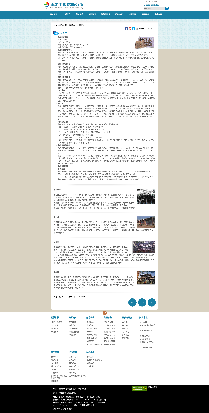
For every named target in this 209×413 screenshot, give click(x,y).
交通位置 (125, 335)
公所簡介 (73, 317)
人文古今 (80, 25)
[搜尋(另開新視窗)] (167, 9)
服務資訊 (73, 352)
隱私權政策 (152, 387)
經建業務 (54, 360)
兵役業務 (54, 370)
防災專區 (143, 317)
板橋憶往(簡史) (57, 322)
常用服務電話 (74, 332)
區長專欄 (72, 322)
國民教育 (72, 363)
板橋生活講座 (92, 328)
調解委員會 (127, 317)
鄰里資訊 (108, 317)
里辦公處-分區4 (110, 335)
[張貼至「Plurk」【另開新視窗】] (130, 28)
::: (144, 2)
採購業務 (54, 381)
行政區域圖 (108, 322)
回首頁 (147, 2)
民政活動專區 (109, 341)
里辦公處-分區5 (110, 338)
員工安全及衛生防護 (94, 344)
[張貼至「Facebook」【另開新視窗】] (126, 28)
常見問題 (55, 352)
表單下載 (125, 338)
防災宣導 (143, 322)
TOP (151, 303)
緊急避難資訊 (145, 336)
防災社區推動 (145, 339)
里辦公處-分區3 (110, 332)
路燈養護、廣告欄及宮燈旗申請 (59, 377)
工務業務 (54, 373)
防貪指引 (90, 366)
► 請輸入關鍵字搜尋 (151, 5)
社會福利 (72, 373)
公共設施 (72, 360)
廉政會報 (90, 363)
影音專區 (90, 332)
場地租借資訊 (74, 366)
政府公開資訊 (92, 338)
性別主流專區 (92, 335)
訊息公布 (90, 317)
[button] (104, 312)
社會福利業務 (56, 366)
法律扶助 (125, 332)
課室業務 (72, 325)
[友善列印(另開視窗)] (137, 28)
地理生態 (54, 328)
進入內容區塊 (5, 1)
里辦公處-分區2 (110, 328)
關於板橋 (72, 25)
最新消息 (90, 322)
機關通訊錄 (73, 328)
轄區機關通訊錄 (146, 348)
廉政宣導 (90, 357)
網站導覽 (155, 2)
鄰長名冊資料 (109, 344)
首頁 (65, 25)
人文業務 (54, 363)
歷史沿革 (54, 332)
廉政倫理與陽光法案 (94, 360)
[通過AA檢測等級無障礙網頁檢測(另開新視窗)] (140, 388)
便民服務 (72, 335)
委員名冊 (125, 325)
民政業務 (54, 357)
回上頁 (132, 303)
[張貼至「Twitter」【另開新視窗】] (133, 28)
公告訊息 (90, 325)
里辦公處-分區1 (110, 325)
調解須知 (125, 328)
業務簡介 (125, 322)
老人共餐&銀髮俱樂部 (77, 376)
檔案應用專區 (74, 370)
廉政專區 (90, 341)
